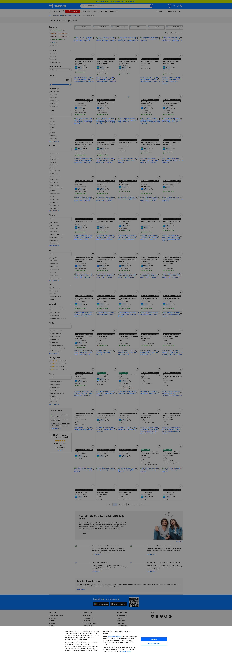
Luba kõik (154, 639)
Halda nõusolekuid (154, 643)
